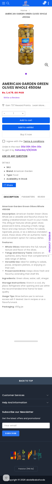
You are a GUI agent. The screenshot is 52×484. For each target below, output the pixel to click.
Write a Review (11, 97)
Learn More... (38, 105)
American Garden (23, 171)
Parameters (28, 196)
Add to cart (26, 120)
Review (41, 196)
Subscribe (10, 433)
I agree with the (14, 141)
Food (15, 174)
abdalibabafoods (35, 479)
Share (10, 185)
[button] (3, 3)
